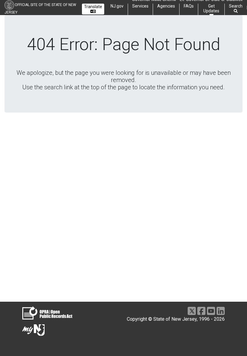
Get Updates (211, 8)
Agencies (166, 6)
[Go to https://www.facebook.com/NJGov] (201, 311)
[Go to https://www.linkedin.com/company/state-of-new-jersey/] (221, 311)
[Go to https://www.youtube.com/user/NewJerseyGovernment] (211, 311)
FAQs (189, 6)
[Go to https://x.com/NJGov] (192, 311)
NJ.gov (117, 6)
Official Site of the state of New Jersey (40, 8)
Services (140, 6)
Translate (93, 6)
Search (235, 6)
